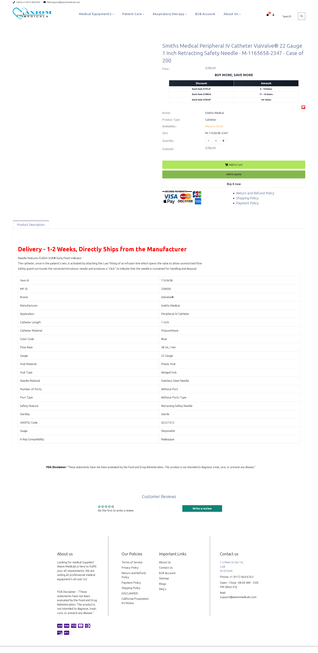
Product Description (31, 224)
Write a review (202, 508)
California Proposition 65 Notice (135, 601)
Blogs (162, 583)
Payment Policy (247, 203)
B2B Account (205, 14)
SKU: (165, 133)
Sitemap (164, 578)
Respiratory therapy (169, 14)
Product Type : (171, 119)
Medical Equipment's (95, 14)
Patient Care (132, 14)
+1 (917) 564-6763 (241, 576)
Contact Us (166, 567)
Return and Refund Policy (255, 193)
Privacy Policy (130, 567)
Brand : (166, 112)
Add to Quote (233, 174)
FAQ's (162, 589)
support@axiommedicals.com (66, 2)
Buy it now (234, 184)
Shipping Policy (247, 198)
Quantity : (168, 140)
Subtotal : (168, 148)
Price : (166, 68)
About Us (231, 14)
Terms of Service (132, 562)
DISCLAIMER (130, 593)
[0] (267, 15)
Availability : (169, 126)
